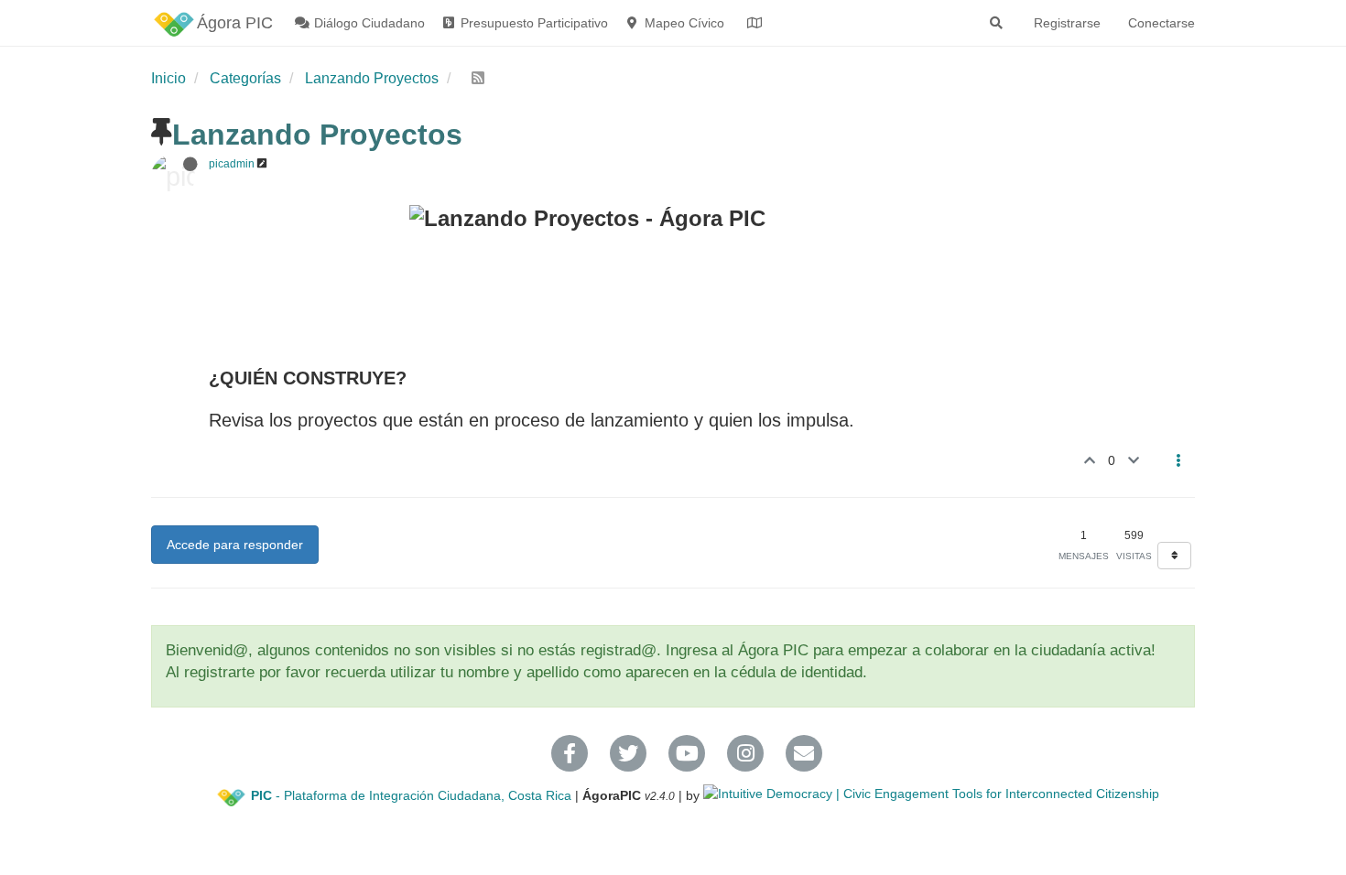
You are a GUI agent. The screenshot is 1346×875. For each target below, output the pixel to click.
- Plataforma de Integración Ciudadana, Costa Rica (411, 796)
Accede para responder (235, 544)
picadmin (232, 163)
